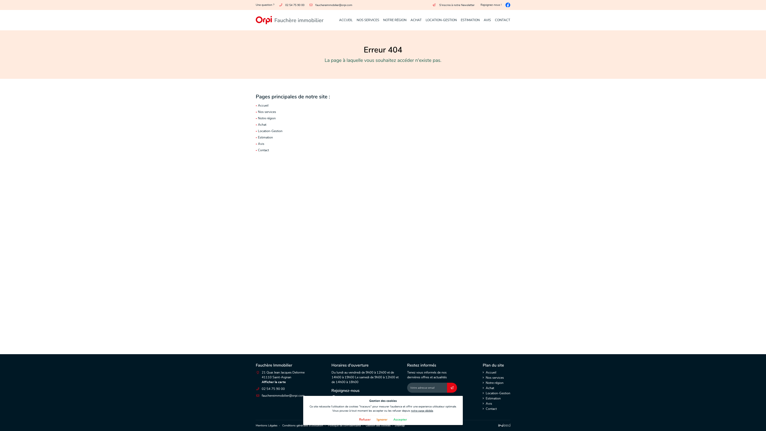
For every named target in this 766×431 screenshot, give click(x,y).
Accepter (400, 419)
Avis (487, 20)
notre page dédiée (422, 410)
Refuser (365, 419)
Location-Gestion (441, 20)
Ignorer (382, 419)
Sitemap (400, 425)
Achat (416, 20)
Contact (502, 20)
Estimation (470, 20)
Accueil (346, 20)
